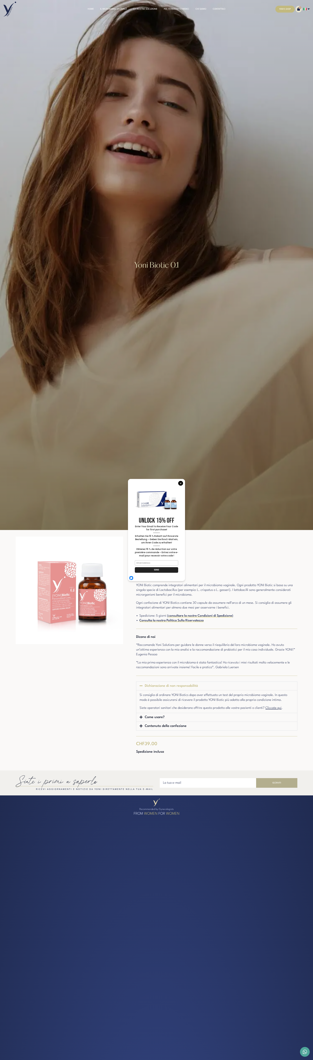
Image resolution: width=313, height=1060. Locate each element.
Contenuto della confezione (165, 726)
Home (91, 9)
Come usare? (155, 717)
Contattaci (219, 9)
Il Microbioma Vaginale (113, 9)
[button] (216, 686)
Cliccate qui (273, 708)
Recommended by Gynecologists (156, 809)
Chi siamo (200, 9)
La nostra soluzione (145, 9)
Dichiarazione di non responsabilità (171, 686)
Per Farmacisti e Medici (176, 9)
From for (156, 813)
